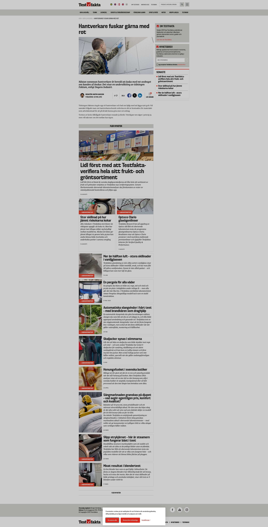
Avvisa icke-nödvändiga (130, 520)
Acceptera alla (112, 520)
